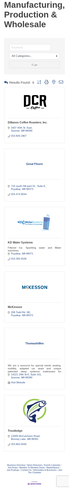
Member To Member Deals (32, 467)
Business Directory (16, 465)
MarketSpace (53, 467)
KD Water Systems (20, 242)
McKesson (15, 306)
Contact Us (26, 470)
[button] (6, 82)
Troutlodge (15, 430)
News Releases (34, 465)
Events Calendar (52, 465)
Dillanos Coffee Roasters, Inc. (27, 122)
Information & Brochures (44, 470)
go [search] (35, 64)
